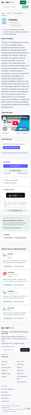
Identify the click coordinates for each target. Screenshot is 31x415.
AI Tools (9, 13)
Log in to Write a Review (11, 147)
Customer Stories (6, 367)
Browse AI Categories (7, 389)
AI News (19, 367)
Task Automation (18, 13)
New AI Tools (5, 398)
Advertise (4, 370)
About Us (3, 364)
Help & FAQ (20, 370)
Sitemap (14, 411)
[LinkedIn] (29, 408)
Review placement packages (12, 228)
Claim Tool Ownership (11, 180)
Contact (3, 376)
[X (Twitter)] (24, 408)
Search (25, 7)
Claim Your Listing (22, 382)
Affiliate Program (6, 373)
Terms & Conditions (8, 409)
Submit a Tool (21, 373)
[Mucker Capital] (4, 357)
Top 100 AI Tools (6, 395)
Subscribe (25, 350)
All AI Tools (4, 392)
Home (3, 13)
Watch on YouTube (21, 133)
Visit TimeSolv (14, 166)
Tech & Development (15, 25)
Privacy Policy (18, 409)
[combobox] (13, 7)
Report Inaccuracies (10, 183)
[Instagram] (26, 408)
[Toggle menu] (28, 2)
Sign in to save (16, 170)
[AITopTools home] (7, 2)
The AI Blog (20, 364)
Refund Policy (6, 411)
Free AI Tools (5, 401)
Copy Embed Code (16, 210)
